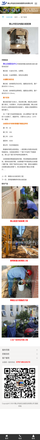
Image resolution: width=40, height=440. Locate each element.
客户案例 (24, 17)
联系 (33, 438)
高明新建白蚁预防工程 (19, 261)
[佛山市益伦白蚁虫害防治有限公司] (17, 6)
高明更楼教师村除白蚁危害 (17, 179)
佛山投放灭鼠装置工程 (19, 221)
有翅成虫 (15, 145)
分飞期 (24, 164)
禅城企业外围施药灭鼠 (19, 300)
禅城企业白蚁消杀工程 (15, 176)
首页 (16, 17)
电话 (20, 438)
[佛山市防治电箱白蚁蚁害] (20, 53)
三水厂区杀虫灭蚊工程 (19, 340)
